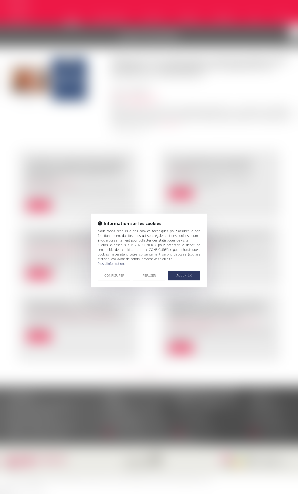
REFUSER (149, 275)
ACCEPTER (184, 275)
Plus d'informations (111, 263)
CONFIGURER (114, 275)
